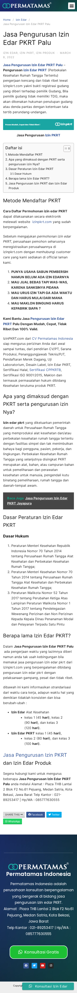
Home (7, 19)
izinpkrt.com (42, 222)
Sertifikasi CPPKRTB (45, 370)
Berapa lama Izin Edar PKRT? (29, 178)
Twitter (55, 814)
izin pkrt (27, 52)
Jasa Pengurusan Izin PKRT (35, 755)
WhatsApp (14, 821)
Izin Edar (21, 19)
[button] (71, 5)
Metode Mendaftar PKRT (25, 154)
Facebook (37, 814)
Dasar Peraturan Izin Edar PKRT (31, 169)
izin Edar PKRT (35, 70)
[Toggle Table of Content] (65, 148)
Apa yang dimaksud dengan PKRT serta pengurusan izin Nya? (37, 162)
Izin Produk (45, 52)
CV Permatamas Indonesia (52, 338)
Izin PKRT (52, 135)
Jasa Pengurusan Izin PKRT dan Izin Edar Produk (38, 186)
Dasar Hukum (23, 173)
